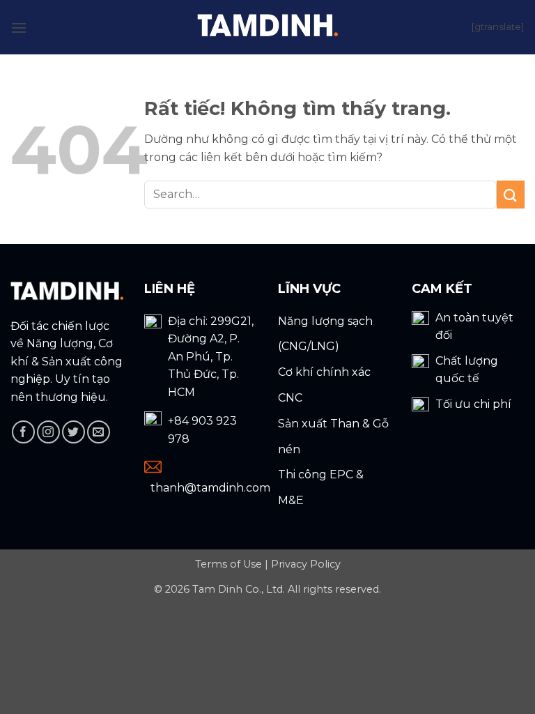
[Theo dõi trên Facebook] (23, 431)
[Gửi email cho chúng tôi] (98, 431)
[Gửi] (511, 194)
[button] (18, 27)
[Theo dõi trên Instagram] (48, 431)
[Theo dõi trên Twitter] (73, 431)
